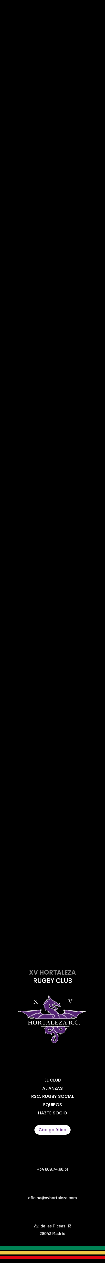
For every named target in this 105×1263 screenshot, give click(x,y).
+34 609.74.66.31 (52, 1169)
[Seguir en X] (36, 1060)
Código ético (52, 1130)
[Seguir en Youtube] (69, 1060)
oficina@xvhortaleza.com (52, 477)
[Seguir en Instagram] (52, 1060)
